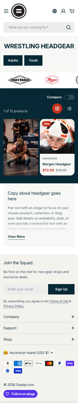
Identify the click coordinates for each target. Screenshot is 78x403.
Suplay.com (25, 385)
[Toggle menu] (6, 11)
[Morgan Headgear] (57, 136)
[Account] (63, 11)
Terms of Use (59, 301)
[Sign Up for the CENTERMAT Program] (54, 11)
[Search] (68, 27)
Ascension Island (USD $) (29, 353)
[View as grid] (57, 108)
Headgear (49, 158)
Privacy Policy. (13, 306)
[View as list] (69, 108)
